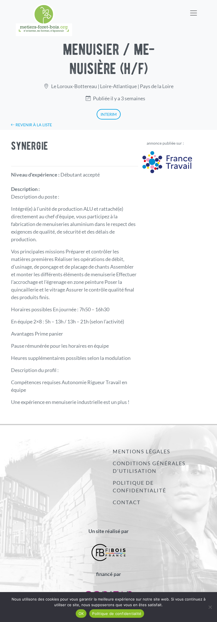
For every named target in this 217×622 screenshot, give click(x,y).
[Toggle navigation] (193, 9)
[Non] (210, 607)
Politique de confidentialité (139, 486)
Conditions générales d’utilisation (149, 467)
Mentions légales (141, 451)
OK (81, 613)
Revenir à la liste (33, 124)
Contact (127, 502)
